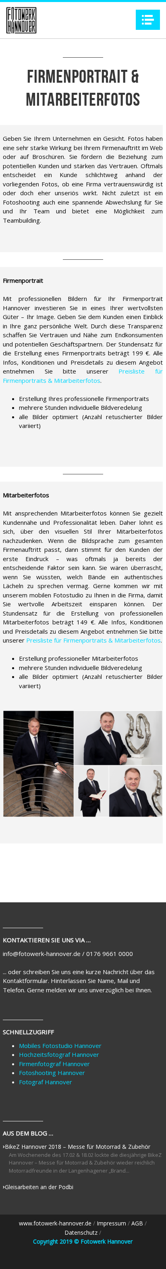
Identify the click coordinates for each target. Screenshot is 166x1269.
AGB (138, 1223)
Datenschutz (81, 1232)
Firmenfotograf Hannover (54, 1064)
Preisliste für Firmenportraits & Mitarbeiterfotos (93, 640)
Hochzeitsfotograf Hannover (59, 1054)
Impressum (112, 1223)
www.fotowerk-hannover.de (55, 1223)
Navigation (148, 20)
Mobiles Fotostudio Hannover (60, 1045)
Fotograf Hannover (45, 1082)
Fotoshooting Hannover (52, 1073)
